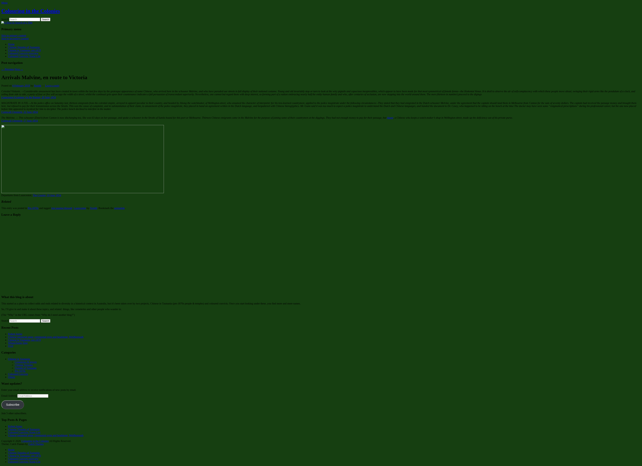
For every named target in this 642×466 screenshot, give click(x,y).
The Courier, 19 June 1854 (47, 195)
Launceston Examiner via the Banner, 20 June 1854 (28, 97)
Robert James (15, 333)
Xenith (37, 85)
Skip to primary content (13, 35)
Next (19, 69)
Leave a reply (52, 85)
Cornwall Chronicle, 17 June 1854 (19, 120)
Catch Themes (36, 444)
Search (5, 19)
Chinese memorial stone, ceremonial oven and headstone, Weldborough (45, 337)
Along (390, 117)
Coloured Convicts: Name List (24, 56)
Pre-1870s (33, 208)
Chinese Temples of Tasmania (24, 47)
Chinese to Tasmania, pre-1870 (24, 50)
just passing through (61, 208)
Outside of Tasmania (25, 368)
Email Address (9, 395)
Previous (7, 69)
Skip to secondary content (15, 38)
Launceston (80, 208)
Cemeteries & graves (26, 362)
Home (11, 44)
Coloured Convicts (18, 374)
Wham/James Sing (18, 343)
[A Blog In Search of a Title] (16, 22)
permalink (119, 208)
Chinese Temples (24, 365)
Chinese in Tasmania (19, 359)
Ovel (10, 346)
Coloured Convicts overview (23, 53)
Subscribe (12, 404)
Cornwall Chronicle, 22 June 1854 (19, 112)
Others (11, 377)
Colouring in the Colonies (30, 11)
